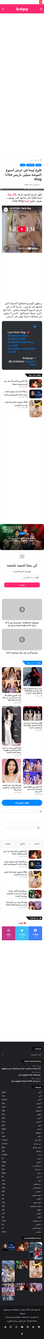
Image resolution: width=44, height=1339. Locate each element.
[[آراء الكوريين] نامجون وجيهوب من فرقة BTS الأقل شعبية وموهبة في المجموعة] (8, 1271)
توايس (38, 1162)
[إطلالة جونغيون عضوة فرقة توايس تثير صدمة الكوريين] (35, 408)
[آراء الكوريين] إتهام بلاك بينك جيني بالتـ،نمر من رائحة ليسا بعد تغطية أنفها (11, 697)
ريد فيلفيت (37, 1184)
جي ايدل (38, 1169)
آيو (40, 1096)
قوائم (39, 1210)
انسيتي (38, 1122)
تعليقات (7, 844)
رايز (39, 1180)
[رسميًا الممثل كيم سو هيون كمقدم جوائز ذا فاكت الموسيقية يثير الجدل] (35, 394)
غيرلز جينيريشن (35, 1206)
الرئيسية (37, 160)
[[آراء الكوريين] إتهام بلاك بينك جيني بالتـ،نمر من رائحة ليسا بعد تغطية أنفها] (11, 680)
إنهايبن (38, 1114)
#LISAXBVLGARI (17, 342)
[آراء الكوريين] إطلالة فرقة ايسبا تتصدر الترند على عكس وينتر (33, 789)
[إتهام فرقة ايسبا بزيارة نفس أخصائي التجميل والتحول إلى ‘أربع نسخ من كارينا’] (32, 713)
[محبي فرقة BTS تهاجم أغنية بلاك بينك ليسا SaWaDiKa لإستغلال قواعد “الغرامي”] (32, 676)
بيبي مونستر (37, 1147)
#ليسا (31, 342)
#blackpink (14, 335)
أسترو (39, 1103)
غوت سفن (37, 1202)
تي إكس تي (37, 1166)
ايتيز (39, 1125)
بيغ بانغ (38, 1151)
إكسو (39, 1107)
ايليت (39, 1136)
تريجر (39, 1158)
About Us (25, 1317)
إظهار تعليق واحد (22, 802)
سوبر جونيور (36, 1195)
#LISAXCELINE (17, 338)
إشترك (22, 585)
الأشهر (22, 844)
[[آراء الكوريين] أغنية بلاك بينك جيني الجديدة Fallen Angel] (35, 383)
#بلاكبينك (12, 345)
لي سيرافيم (37, 1221)
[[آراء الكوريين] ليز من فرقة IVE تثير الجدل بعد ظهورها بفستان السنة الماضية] (11, 725)
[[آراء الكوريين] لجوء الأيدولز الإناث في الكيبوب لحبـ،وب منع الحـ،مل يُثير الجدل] (8, 1291)
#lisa (25, 335)
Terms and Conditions (13, 1317)
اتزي (39, 1118)
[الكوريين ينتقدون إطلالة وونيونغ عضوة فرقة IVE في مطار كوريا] (35, 1250)
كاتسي (38, 1213)
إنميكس (38, 1111)
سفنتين (38, 1191)
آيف (39, 1092)
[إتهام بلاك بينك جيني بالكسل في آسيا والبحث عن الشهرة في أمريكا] (11, 771)
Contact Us (35, 1317)
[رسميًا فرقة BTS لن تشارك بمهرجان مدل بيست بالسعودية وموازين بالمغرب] (35, 894)
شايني (39, 1199)
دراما (39, 1173)
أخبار (31, 160)
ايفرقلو (38, 1133)
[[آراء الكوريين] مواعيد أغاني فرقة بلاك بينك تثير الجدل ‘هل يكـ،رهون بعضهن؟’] (22, 1286)
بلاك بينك (30, 165)
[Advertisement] (22, 37)
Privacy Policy (32, 1321)
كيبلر (39, 1217)
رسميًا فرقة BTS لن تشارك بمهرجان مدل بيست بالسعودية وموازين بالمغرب (22, 539)
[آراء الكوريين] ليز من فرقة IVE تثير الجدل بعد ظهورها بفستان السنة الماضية (11, 750)
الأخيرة (36, 844)
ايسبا (39, 1129)
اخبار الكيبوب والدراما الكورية (16, 1321)
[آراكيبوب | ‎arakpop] (22, 9)
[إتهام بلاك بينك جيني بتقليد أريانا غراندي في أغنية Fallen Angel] (35, 905)
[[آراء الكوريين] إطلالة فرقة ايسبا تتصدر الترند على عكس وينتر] (32, 772)
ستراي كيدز (37, 1188)
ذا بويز (38, 1177)
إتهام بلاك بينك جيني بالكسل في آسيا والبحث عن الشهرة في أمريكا (11, 787)
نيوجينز (38, 1232)
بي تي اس (37, 1144)
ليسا (26, 200)
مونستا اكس (36, 1228)
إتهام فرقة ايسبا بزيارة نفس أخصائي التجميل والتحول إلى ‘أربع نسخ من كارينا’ (32, 725)
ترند (23, 165)
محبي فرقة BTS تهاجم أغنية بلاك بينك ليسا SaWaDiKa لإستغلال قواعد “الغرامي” (32, 690)
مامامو (38, 1224)
